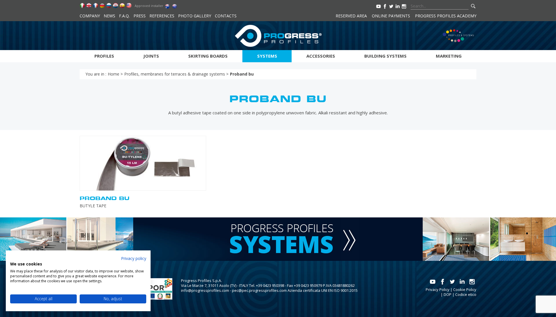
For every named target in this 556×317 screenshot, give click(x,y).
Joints (151, 56)
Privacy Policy (437, 289)
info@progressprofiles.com (205, 290)
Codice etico (465, 294)
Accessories (320, 56)
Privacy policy (133, 258)
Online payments (391, 16)
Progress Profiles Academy (445, 16)
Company (90, 16)
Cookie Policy (464, 289)
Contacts (226, 16)
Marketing (449, 56)
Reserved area (351, 16)
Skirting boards (208, 56)
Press (139, 16)
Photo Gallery (194, 16)
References (161, 16)
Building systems (385, 56)
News (109, 16)
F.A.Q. (124, 16)
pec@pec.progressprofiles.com (259, 290)
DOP (447, 294)
